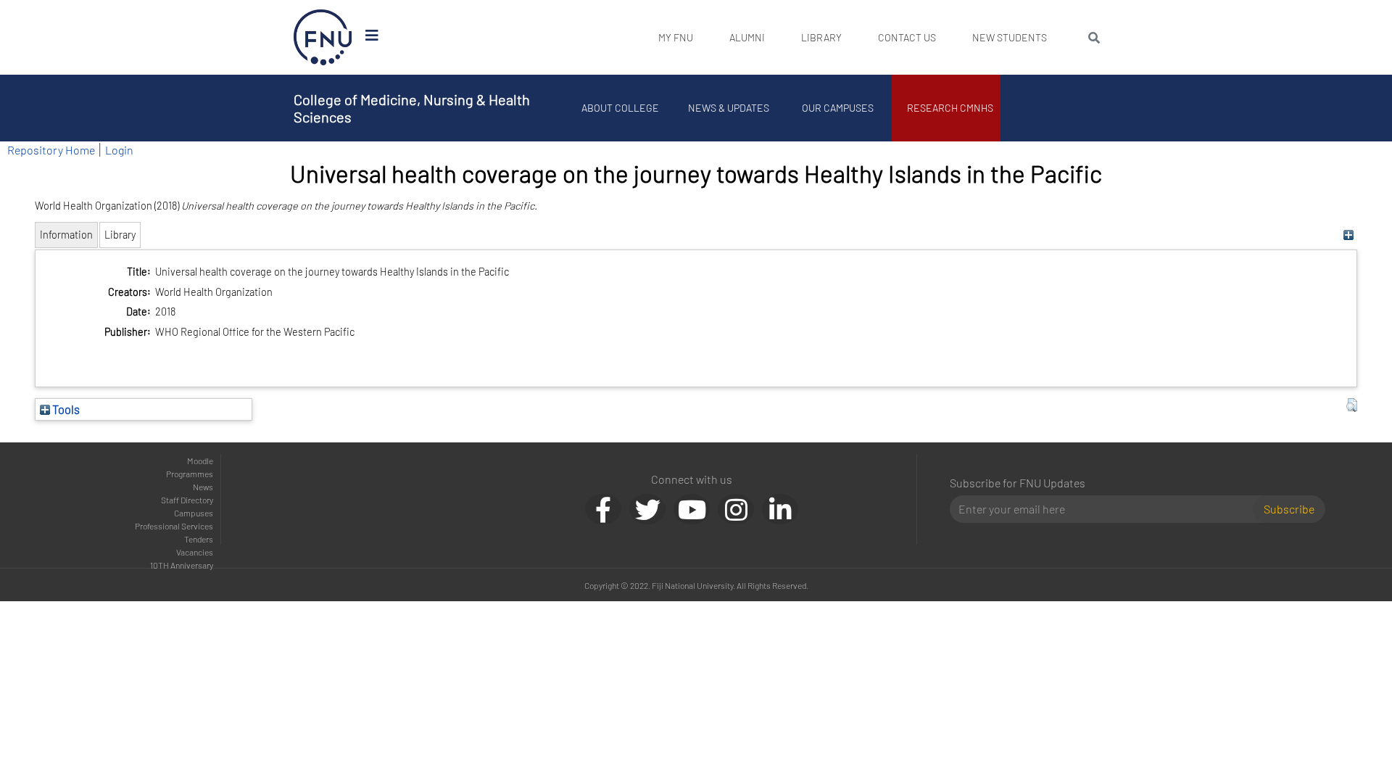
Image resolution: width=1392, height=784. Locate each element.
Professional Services (174, 526)
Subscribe (1289, 509)
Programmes (189, 474)
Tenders (198, 539)
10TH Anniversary (181, 565)
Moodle (200, 460)
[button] (1351, 405)
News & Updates (728, 108)
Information (66, 234)
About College (620, 108)
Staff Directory (187, 500)
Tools (65, 409)
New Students (1009, 37)
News (203, 487)
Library (821, 37)
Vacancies (194, 552)
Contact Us (907, 37)
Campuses (193, 513)
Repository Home (51, 150)
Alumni (747, 37)
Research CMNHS (950, 108)
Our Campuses (838, 108)
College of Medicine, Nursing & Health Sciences (412, 108)
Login (119, 150)
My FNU (675, 37)
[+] (1348, 234)
